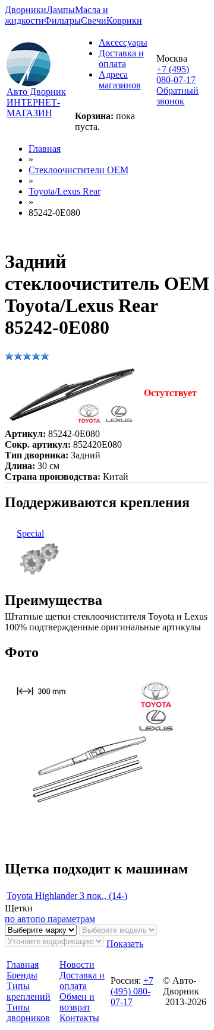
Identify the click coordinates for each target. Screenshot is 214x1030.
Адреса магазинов (120, 79)
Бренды (22, 975)
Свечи (93, 20)
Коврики (124, 20)
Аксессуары (123, 42)
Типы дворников (28, 1012)
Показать (124, 944)
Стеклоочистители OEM (78, 170)
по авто (20, 919)
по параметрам (65, 919)
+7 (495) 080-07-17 (176, 74)
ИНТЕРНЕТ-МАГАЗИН (33, 107)
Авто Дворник (36, 92)
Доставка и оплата (121, 58)
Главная (45, 149)
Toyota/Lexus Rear (64, 191)
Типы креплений (29, 991)
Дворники (25, 10)
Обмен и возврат (77, 1001)
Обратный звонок (177, 95)
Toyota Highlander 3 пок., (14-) (67, 896)
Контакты (79, 1018)
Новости (77, 964)
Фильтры (62, 20)
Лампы (60, 10)
